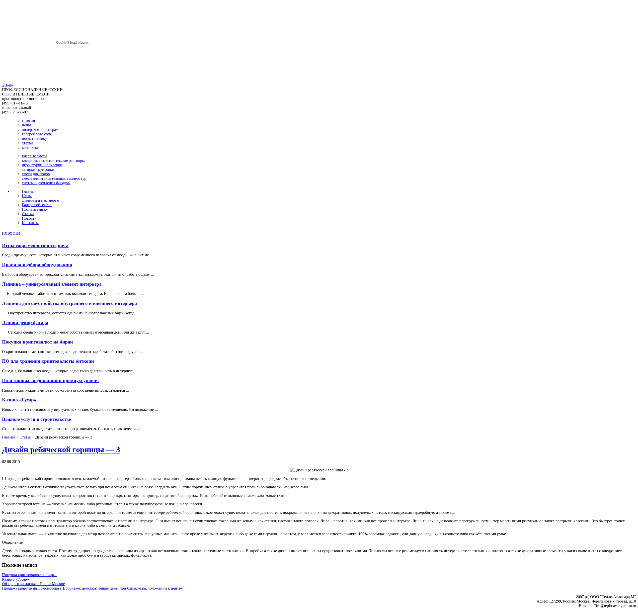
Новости (29, 218)
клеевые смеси (34, 156)
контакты (30, 147)
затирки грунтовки (38, 169)
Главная (28, 191)
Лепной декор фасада (25, 322)
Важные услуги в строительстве (36, 419)
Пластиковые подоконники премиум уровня (50, 380)
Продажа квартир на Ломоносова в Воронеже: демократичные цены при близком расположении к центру (92, 588)
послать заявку (34, 138)
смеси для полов (36, 174)
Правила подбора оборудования (37, 264)
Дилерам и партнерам (40, 200)
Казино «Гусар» (19, 399)
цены (26, 125)
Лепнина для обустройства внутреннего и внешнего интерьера (69, 303)
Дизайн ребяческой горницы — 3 (61, 449)
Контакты (30, 223)
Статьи (28, 214)
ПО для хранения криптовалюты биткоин (48, 361)
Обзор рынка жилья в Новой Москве (33, 584)
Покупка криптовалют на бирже (37, 342)
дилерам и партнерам (40, 129)
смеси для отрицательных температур (54, 178)
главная (28, 120)
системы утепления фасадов (46, 183)
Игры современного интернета (35, 245)
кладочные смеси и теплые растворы (53, 160)
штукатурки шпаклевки (42, 165)
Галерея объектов (37, 205)
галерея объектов (36, 134)
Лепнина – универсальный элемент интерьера (52, 284)
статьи (27, 143)
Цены (27, 196)
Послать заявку (35, 209)
